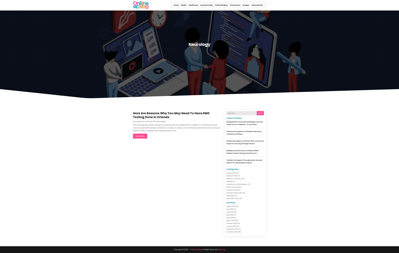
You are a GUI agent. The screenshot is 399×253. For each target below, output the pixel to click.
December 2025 (232, 229)
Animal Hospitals (232, 187)
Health (183, 5)
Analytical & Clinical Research (237, 184)
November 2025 (232, 232)
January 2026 (231, 226)
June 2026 (230, 212)
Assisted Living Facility (234, 193)
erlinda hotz (140, 121)
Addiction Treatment (234, 179)
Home (176, 5)
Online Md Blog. (196, 249)
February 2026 (231, 223)
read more (140, 136)
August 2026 (230, 206)
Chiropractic (235, 5)
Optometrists (257, 5)
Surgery (246, 5)
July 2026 (229, 209)
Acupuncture (231, 173)
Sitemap (222, 249)
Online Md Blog (221, 5)
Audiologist (230, 196)
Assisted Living (206, 5)
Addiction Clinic (232, 176)
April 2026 (229, 218)
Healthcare (193, 5)
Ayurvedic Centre (232, 198)
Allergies (229, 181)
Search (260, 113)
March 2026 (230, 220)
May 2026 (229, 215)
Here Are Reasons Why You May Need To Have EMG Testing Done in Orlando (171, 115)
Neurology (161, 121)
